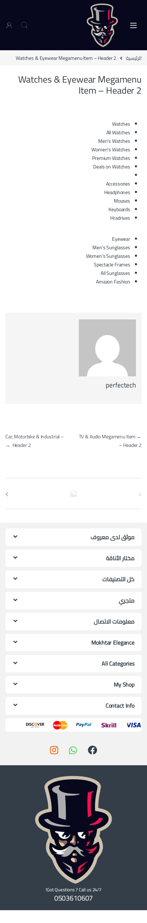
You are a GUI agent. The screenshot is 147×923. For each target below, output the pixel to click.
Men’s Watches (114, 141)
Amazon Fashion (113, 281)
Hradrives (120, 218)
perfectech (121, 385)
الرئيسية (134, 58)
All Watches (118, 132)
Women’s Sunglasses (108, 256)
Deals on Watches (111, 166)
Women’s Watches (110, 149)
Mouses (122, 200)
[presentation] (7, 494)
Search (24, 25)
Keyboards (119, 209)
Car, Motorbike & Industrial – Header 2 (34, 441)
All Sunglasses (115, 273)
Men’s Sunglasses (111, 247)
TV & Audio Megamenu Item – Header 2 (110, 441)
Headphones (117, 192)
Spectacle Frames (112, 264)
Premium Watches (111, 158)
